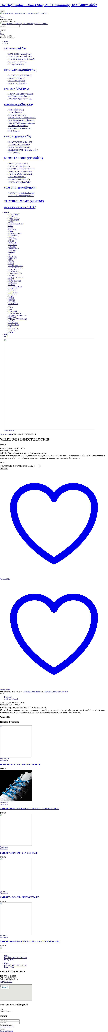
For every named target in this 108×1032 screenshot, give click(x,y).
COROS (11, 237)
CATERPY (12, 229)
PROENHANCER (14, 281)
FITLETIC (12, 247)
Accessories (8, 434)
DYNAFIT (12, 243)
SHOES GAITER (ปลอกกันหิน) (19, 182)
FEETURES (12, 245)
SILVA (10, 296)
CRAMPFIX (12, 239)
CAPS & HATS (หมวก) (16, 78)
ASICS (10, 222)
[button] (54, 16)
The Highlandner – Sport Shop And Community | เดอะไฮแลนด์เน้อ (48, 5)
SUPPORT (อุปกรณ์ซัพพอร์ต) (20, 187)
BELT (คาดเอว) (14, 152)
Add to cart (4, 468)
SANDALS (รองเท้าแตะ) (17, 62)
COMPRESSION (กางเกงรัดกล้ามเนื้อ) (22, 118)
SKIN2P (11, 298)
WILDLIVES (13, 323)
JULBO (11, 264)
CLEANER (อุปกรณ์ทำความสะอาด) (21, 169)
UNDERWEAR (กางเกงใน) (18, 126)
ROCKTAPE (13, 288)
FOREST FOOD (14, 248)
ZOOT (10, 332)
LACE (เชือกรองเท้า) (16, 64)
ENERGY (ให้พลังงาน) (16, 89)
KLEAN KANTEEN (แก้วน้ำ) (20, 207)
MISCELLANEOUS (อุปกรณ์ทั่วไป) (23, 158)
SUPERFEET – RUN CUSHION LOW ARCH (20, 764)
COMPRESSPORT (15, 233)
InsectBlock (36, 691)
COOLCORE (13, 235)
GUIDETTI (12, 256)
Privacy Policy (9, 960)
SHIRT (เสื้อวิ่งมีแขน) (16, 110)
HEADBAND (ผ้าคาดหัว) (17, 83)
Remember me (7, 1025)
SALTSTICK (13, 292)
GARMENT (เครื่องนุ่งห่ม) (18, 104)
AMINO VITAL (14, 218)
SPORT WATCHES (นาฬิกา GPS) (20, 142)
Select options (4, 758)
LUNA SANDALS (15, 273)
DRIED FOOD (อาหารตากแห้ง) (20, 99)
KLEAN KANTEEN (15, 266)
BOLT (10, 226)
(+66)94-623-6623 (6, 982)
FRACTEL (12, 250)
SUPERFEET (13, 304)
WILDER (11, 321)
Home (2, 434)
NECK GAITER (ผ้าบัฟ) (17, 81)
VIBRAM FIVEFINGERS (17, 319)
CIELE (10, 231)
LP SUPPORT (13, 271)
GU (9, 254)
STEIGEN (12, 302)
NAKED (11, 275)
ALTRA (11, 216)
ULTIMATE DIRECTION (17, 315)
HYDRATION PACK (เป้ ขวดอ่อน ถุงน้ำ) (23, 150)
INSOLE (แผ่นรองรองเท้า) (18, 163)
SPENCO (11, 300)
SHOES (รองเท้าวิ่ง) (15, 48)
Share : (2, 693)
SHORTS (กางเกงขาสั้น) (17, 115)
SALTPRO (12, 290)
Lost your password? (7, 1027)
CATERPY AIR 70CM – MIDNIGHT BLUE (19, 897)
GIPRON (11, 252)
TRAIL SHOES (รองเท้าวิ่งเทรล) (20, 57)
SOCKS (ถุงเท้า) (14, 131)
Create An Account (6, 1031)
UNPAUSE (12, 317)
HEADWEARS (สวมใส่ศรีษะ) (20, 70)
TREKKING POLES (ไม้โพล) (19, 145)
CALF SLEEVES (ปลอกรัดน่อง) (19, 128)
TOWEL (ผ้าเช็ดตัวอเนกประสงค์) (20, 174)
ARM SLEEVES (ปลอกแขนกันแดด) (21, 123)
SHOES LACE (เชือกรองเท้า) (19, 179)
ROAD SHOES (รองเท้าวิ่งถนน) (19, 54)
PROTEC (11, 285)
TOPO (10, 309)
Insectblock (57, 691)
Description (8, 697)
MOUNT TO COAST (16, 277)
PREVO (11, 279)
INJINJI (11, 262)
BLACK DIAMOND (15, 224)
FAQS (6, 956)
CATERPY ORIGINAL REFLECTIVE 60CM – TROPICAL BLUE (29, 809)
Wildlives (65, 691)
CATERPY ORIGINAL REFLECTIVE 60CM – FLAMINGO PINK (29, 941)
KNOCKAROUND (15, 268)
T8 (9, 306)
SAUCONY (12, 294)
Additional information (11, 699)
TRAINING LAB (14, 313)
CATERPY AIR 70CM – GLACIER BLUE (19, 853)
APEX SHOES (13, 220)
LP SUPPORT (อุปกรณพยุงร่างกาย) (21, 196)
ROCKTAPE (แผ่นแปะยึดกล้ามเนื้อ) (21, 193)
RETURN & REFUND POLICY (15, 958)
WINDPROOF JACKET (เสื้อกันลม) (21, 120)
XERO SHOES (13, 325)
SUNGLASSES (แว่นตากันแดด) (19, 75)
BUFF (10, 228)
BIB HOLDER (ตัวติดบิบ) (17, 177)
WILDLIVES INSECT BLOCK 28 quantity (18, 466)
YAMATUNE (13, 328)
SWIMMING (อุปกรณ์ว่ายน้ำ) (19, 166)
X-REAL (11, 327)
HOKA (11, 260)
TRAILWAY (12, 311)
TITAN (11, 307)
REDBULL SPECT (15, 287)
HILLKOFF (12, 258)
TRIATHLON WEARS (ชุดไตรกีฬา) (24, 201)
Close (2, 18)
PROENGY (12, 283)
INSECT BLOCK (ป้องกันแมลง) (20, 171)
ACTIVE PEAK (14, 214)
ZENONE (11, 330)
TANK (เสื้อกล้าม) (15, 112)
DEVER (11, 241)
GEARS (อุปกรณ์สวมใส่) (17, 136)
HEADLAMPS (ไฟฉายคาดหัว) (19, 147)
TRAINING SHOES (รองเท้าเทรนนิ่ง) (21, 59)
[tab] (56, 697)
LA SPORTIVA (13, 269)
